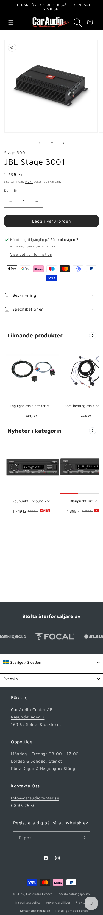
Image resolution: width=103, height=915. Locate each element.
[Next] (92, 335)
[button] (11, 22)
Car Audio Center (39, 894)
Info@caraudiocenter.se (35, 798)
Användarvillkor (58, 902)
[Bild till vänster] (40, 143)
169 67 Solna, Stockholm (36, 724)
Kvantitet (12, 190)
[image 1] (33, 372)
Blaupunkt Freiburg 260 (31, 501)
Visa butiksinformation (31, 254)
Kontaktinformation (35, 910)
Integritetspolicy (28, 902)
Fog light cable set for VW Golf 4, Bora (31, 405)
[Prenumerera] (84, 837)
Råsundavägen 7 (27, 717)
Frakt (29, 181)
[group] (31, 383)
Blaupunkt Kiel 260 (86, 501)
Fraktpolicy (84, 902)
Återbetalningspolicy (74, 894)
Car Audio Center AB (31, 709)
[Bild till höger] (64, 143)
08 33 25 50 (23, 805)
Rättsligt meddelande (71, 910)
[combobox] (51, 662)
